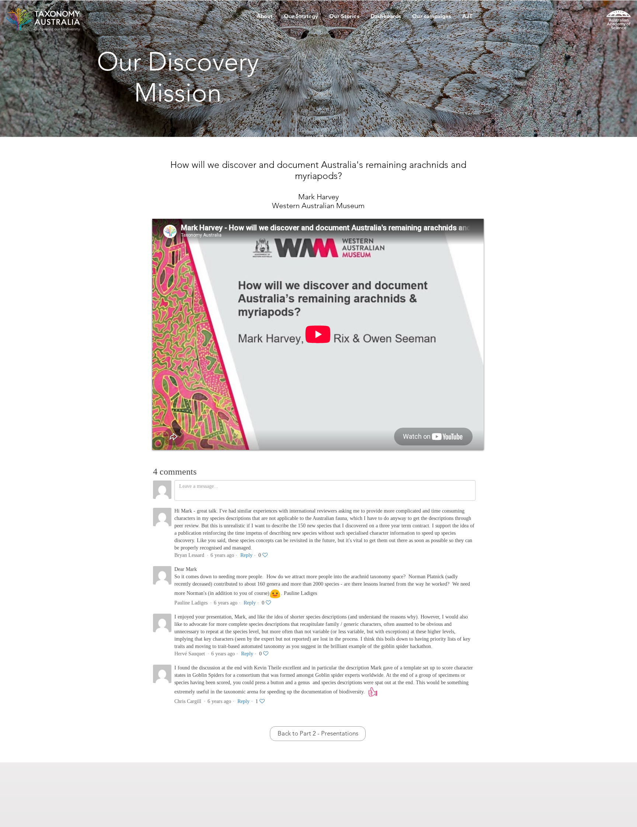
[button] (264, 18)
